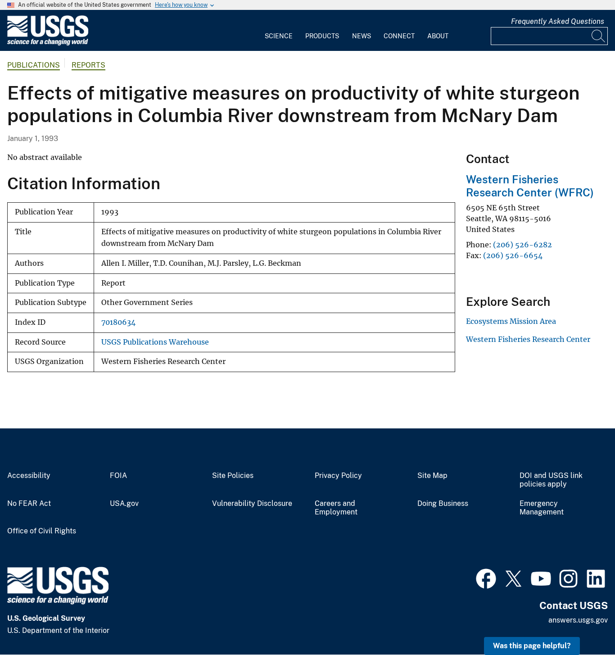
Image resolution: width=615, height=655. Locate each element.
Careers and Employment (336, 508)
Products (322, 36)
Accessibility (28, 476)
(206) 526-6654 (513, 255)
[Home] (47, 43)
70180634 (118, 322)
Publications (33, 65)
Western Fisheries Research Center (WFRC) (530, 186)
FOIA (118, 476)
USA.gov (124, 504)
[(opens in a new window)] (486, 577)
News (361, 36)
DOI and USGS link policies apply (551, 480)
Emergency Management (542, 508)
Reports (88, 65)
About (437, 36)
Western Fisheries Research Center (528, 339)
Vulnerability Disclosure (252, 504)
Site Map (432, 476)
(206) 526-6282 (522, 244)
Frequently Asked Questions (557, 21)
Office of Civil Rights (41, 531)
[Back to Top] (582, 622)
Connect (399, 36)
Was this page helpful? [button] (532, 645)
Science (279, 36)
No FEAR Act (29, 504)
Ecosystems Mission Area (511, 321)
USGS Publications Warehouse (155, 342)
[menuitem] (278, 30)
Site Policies (232, 476)
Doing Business (442, 504)
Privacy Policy (338, 476)
